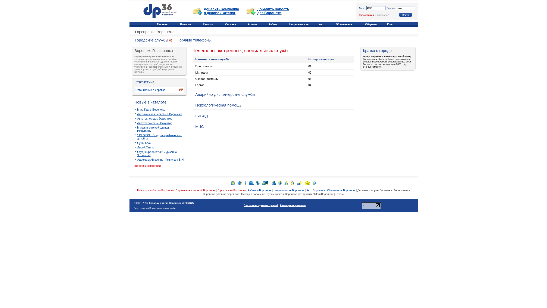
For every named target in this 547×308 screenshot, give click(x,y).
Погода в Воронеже (253, 194)
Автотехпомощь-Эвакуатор (154, 118)
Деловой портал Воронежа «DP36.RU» (171, 203)
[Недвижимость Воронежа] (258, 182)
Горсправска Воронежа (232, 190)
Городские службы (151, 40)
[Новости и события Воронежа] (232, 182)
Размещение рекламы (293, 205)
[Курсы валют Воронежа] (307, 182)
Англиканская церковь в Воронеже (159, 114)
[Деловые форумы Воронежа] (280, 182)
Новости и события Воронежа (155, 190)
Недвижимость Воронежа (289, 190)
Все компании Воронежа (147, 165)
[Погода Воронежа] (299, 182)
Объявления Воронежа (341, 190)
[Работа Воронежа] (251, 182)
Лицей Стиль (145, 147)
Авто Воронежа (315, 190)
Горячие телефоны (195, 40)
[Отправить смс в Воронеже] (314, 182)
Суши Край (144, 143)
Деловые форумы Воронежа (374, 190)
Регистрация (366, 15)
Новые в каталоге (150, 102)
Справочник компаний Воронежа (196, 190)
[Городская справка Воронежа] (245, 182)
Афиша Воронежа (228, 194)
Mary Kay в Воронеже (151, 109)
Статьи (339, 194)
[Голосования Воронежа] (286, 182)
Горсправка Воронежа (155, 32)
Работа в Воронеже (260, 190)
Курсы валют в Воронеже (282, 194)
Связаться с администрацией (261, 205)
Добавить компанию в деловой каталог (221, 11)
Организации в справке (150, 90)
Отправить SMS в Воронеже (316, 194)
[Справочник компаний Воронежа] (239, 182)
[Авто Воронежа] (265, 182)
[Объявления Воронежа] (273, 182)
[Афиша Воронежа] (292, 182)
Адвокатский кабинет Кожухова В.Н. (160, 159)
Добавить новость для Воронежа (273, 11)
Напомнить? (382, 15)
